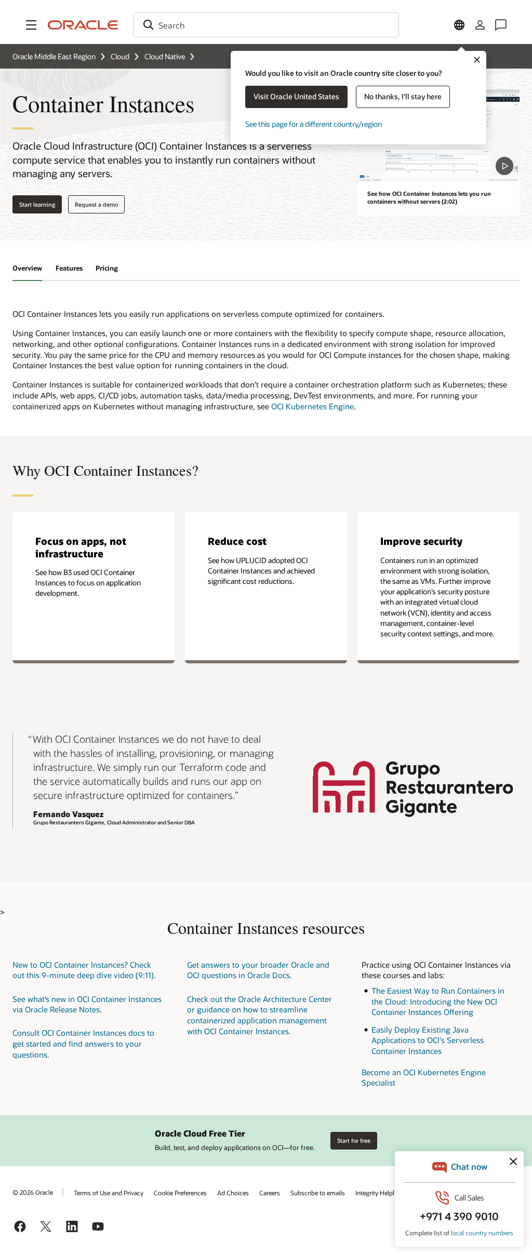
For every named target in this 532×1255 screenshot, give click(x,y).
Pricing (107, 268)
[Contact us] (501, 25)
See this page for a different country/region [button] (313, 124)
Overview (27, 268)
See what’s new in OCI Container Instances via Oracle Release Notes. (87, 1004)
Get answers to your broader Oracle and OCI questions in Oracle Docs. (258, 970)
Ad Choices (233, 1193)
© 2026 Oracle (32, 1192)
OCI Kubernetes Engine (312, 406)
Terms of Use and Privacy (108, 1193)
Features (69, 268)
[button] (31, 25)
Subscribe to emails (317, 1193)
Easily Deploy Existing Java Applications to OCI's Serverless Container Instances (427, 1040)
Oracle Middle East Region (54, 56)
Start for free (353, 1140)
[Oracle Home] (83, 25)
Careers (269, 1193)
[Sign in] (480, 25)
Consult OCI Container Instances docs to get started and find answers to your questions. (83, 1043)
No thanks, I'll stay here (403, 96)
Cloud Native (164, 56)
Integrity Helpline (379, 1193)
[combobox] (266, 24)
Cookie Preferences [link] (180, 1193)
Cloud (120, 56)
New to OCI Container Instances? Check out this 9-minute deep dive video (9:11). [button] (84, 970)
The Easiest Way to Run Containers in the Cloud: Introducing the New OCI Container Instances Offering (437, 1001)
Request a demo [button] (96, 204)
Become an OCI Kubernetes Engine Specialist (424, 1077)
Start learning (37, 204)
